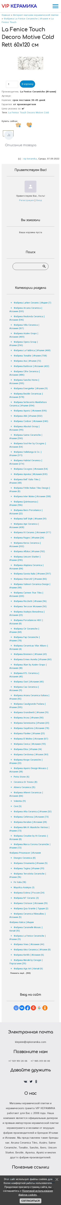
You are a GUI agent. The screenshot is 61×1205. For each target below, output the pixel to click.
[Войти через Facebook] (27, 1007)
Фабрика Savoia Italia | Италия (32, 573)
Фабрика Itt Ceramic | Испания (32, 532)
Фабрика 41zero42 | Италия (30, 579)
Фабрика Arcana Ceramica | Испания (25, 309)
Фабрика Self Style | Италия (30, 518)
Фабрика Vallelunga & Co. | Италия (25, 453)
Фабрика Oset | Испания (29, 681)
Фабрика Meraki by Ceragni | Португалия (26, 962)
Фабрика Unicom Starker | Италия (24, 558)
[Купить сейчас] (18, 125)
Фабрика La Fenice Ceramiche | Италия (27, 937)
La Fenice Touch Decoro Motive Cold (28, 112)
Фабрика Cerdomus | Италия (31, 754)
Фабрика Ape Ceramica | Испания (24, 525)
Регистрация (26, 200)
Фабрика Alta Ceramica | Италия (33, 811)
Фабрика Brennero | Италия (30, 654)
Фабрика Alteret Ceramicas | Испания (26, 794)
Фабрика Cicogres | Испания (31, 469)
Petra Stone (21, 776)
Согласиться (30, 1200)
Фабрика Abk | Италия (28, 416)
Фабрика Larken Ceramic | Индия (32, 302)
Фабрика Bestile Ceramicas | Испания (26, 395)
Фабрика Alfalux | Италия (29, 551)
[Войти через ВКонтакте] (21, 1007)
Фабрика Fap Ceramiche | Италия (24, 639)
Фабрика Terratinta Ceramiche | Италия (27, 875)
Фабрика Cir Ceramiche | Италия (24, 630)
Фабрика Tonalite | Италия (30, 355)
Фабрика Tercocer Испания (30, 606)
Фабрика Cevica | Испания (30, 744)
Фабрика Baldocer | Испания (31, 366)
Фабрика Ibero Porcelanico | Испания (25, 512)
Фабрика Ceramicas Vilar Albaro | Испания (28, 647)
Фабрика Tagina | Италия (29, 868)
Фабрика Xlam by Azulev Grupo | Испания (28, 666)
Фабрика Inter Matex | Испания (32, 496)
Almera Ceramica (24, 787)
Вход (39, 200)
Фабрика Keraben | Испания (30, 822)
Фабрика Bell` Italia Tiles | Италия (24, 481)
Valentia (20, 801)
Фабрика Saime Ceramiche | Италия (25, 436)
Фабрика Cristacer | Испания (31, 903)
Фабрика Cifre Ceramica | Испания (24, 373)
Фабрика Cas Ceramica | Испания (24, 688)
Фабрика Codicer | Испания (31, 421)
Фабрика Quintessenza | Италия (23, 503)
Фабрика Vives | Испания (29, 944)
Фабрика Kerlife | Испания (29, 955)
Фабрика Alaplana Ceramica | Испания (26, 567)
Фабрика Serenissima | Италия (31, 723)
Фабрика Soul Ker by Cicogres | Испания (27, 445)
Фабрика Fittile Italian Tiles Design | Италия (29, 489)
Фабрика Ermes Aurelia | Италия (33, 659)
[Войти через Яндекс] (33, 1007)
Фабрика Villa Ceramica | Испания (24, 326)
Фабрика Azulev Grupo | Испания (23, 335)
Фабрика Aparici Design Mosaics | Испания (28, 770)
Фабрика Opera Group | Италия (23, 343)
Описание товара (20, 145)
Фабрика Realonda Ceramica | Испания (26, 318)
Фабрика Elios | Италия (28, 749)
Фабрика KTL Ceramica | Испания (24, 675)
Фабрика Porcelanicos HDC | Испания (26, 622)
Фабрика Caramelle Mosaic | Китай (25, 929)
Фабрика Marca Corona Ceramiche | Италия (29, 846)
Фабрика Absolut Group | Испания (24, 428)
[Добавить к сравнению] (8, 135)
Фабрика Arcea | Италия (29, 717)
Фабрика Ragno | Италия (29, 537)
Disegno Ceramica (25, 858)
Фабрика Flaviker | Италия (29, 733)
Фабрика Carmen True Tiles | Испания (26, 594)
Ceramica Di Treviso (25, 782)
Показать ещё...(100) (20, 973)
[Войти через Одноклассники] (44, 1007)
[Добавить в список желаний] (29, 125)
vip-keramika (30, 158)
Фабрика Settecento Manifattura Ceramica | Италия (28, 404)
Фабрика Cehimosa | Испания (31, 817)
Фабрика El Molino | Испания (31, 738)
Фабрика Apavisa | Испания (30, 474)
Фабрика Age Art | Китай (28, 968)
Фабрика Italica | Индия (21, 922)
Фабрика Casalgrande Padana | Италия (27, 705)
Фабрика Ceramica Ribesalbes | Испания (27, 915)
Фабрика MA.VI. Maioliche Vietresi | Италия (29, 829)
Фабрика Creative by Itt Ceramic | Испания (28, 837)
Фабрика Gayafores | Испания (31, 728)
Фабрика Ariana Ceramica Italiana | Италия (29, 697)
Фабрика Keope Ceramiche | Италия (25, 761)
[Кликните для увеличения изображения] (30, 63)
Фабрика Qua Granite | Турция (31, 908)
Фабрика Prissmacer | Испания (25, 853)
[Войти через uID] (16, 1007)
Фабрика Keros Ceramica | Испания (25, 544)
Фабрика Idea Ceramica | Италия (32, 949)
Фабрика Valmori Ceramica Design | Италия (29, 586)
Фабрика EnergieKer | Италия (31, 388)
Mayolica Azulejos (24, 887)
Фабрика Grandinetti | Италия (31, 712)
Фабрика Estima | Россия (29, 892)
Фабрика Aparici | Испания (30, 410)
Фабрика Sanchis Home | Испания (24, 381)
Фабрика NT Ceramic (26, 898)
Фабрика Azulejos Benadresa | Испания (26, 613)
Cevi (18, 806)
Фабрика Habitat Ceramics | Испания (25, 462)
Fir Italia (20, 882)
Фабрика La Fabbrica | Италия (32, 350)
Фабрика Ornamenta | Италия (30, 863)
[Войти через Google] (39, 1007)
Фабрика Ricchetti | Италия (30, 601)
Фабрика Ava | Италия (27, 361)
